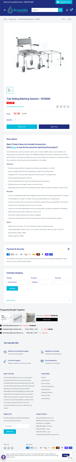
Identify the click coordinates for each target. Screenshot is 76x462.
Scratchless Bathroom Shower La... (13, 333)
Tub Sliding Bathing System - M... (12, 325)
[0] (71, 10)
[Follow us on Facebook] (5, 448)
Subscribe (9, 431)
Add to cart (21, 127)
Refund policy (45, 389)
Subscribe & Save (65, 2)
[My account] (67, 10)
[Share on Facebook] (57, 106)
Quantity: (10, 120)
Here (14, 147)
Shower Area (12, 19)
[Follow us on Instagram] (8, 448)
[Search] (60, 10)
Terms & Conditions (47, 386)
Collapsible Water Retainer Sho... (13, 329)
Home (5, 19)
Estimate (12, 288)
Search (43, 377)
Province (34, 278)
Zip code (58, 278)
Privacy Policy (45, 395)
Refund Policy (10, 300)
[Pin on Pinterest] (61, 106)
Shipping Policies (46, 392)
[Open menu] (5, 10)
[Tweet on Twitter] (64, 106)
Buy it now (54, 127)
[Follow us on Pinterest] (12, 448)
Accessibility (45, 398)
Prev (63, 19)
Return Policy (45, 383)
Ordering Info (45, 380)
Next (69, 19)
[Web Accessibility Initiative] (3, 457)
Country (9, 278)
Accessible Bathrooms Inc (15, 106)
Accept (66, 455)
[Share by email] (68, 106)
